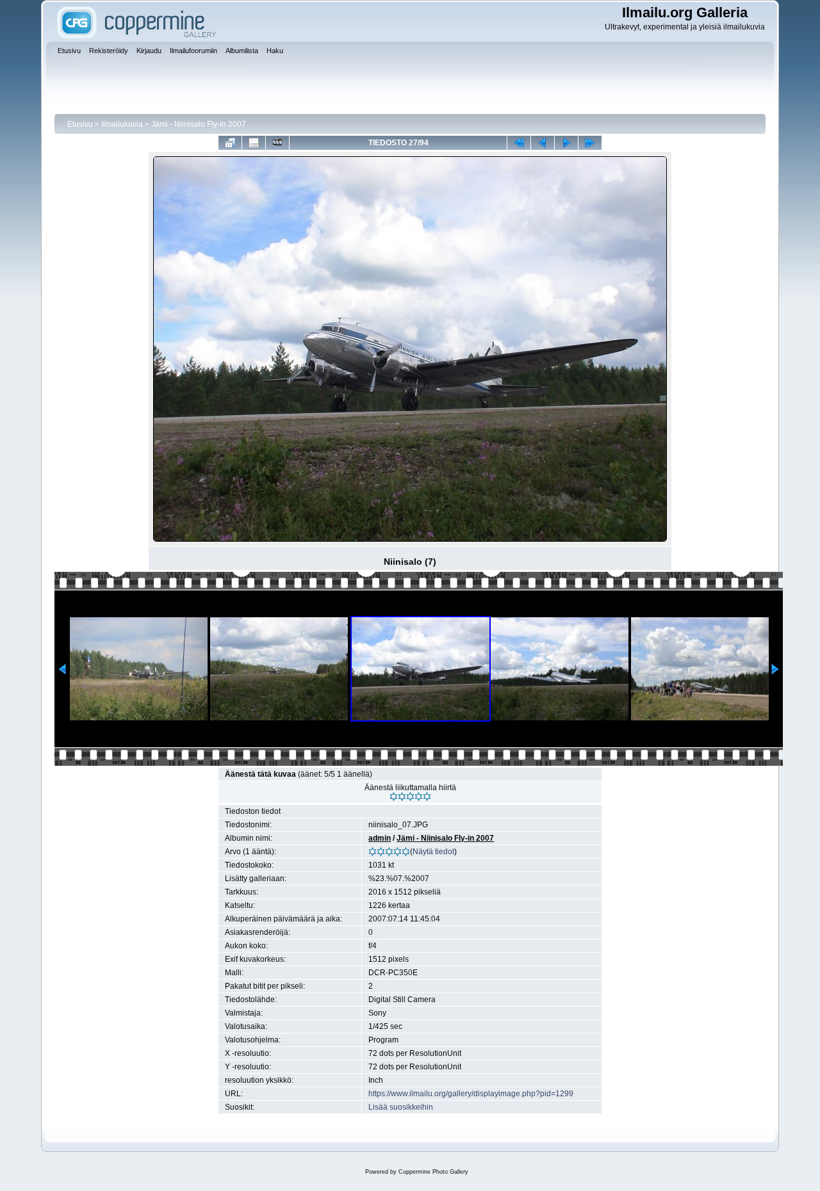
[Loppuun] (590, 143)
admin (379, 838)
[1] (394, 796)
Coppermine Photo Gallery (433, 1172)
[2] (402, 796)
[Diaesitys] (277, 143)
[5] (427, 796)
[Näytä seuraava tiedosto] (566, 143)
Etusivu (80, 124)
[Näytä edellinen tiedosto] (542, 143)
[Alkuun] (518, 143)
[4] (418, 796)
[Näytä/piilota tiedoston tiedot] (253, 143)
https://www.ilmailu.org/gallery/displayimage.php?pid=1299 (470, 1093)
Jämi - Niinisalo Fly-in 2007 (198, 124)
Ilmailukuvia (122, 124)
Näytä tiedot (433, 851)
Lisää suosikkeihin (400, 1107)
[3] (410, 796)
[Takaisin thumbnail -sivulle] (230, 143)
